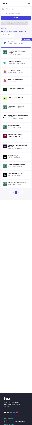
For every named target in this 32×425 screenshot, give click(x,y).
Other (25, 23)
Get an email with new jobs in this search (15, 31)
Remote (18, 23)
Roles (3, 23)
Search (16, 17)
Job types (10, 23)
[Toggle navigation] (28, 3)
